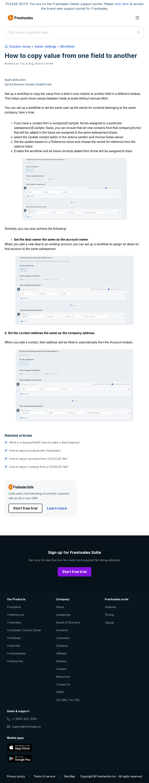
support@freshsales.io (26, 726)
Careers (61, 669)
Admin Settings (45, 46)
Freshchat (13, 645)
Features (110, 607)
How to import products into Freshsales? (35, 450)
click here (121, 4)
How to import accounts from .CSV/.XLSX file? (38, 458)
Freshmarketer (16, 653)
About (60, 607)
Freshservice (15, 614)
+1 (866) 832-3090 (24, 718)
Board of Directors (68, 622)
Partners (61, 661)
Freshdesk (14, 607)
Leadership (63, 614)
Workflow (67, 46)
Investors (62, 630)
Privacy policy (16, 776)
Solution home (19, 46)
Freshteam (14, 638)
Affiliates (61, 653)
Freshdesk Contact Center (24, 630)
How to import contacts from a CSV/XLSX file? (38, 466)
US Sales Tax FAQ (68, 700)
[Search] (138, 32)
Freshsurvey (15, 661)
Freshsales (14, 622)
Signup (109, 622)
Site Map (69, 776)
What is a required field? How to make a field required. (44, 442)
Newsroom (63, 676)
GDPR (60, 692)
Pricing (109, 614)
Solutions (62, 645)
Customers (63, 638)
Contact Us (63, 684)
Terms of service (44, 776)
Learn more (57, 508)
